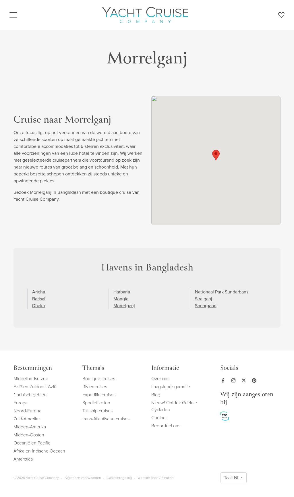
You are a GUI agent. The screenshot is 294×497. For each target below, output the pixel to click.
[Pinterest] (255, 380)
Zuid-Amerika (26, 418)
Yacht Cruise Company (145, 15)
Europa (20, 402)
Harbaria (121, 292)
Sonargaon (205, 305)
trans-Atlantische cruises (105, 418)
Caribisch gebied (30, 394)
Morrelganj (124, 305)
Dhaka (38, 305)
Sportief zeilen (96, 402)
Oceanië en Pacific (31, 443)
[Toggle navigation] (13, 15)
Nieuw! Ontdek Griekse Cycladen (174, 406)
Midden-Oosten (28, 435)
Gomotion (166, 477)
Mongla (120, 298)
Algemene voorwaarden (83, 477)
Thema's (93, 368)
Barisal (38, 298)
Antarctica (23, 459)
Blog (155, 394)
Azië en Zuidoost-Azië (35, 386)
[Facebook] (224, 380)
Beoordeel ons (165, 425)
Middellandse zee (30, 378)
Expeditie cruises (98, 394)
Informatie (165, 368)
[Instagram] (235, 380)
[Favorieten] (281, 16)
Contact (159, 417)
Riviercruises (94, 386)
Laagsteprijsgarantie (170, 386)
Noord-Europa (27, 410)
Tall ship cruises (97, 410)
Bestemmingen (32, 368)
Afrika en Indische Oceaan (39, 451)
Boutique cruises (98, 378)
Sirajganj (203, 298)
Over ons (160, 378)
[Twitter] (245, 380)
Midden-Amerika (29, 426)
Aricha (38, 292)
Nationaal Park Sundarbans (221, 292)
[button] (216, 155)
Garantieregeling (119, 477)
